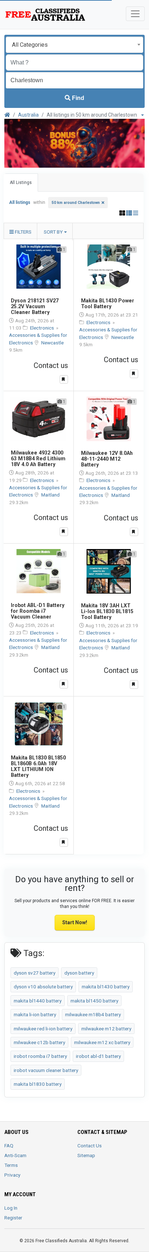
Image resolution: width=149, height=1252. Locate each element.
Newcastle (52, 343)
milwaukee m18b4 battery (93, 1014)
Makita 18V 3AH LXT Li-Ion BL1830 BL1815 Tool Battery (107, 611)
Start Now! (74, 922)
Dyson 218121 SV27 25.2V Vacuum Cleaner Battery (35, 306)
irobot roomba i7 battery (40, 1056)
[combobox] (74, 45)
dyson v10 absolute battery (43, 986)
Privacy (12, 1175)
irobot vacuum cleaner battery (46, 1070)
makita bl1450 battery (94, 1001)
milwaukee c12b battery (39, 1042)
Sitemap (86, 1155)
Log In (10, 1208)
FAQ (8, 1145)
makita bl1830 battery (37, 1084)
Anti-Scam (15, 1155)
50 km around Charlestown (76, 202)
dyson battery (79, 973)
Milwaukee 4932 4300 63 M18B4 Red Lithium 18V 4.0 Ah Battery (38, 458)
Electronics (42, 328)
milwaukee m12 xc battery (102, 1042)
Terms (11, 1165)
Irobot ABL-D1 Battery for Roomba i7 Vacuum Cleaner (37, 611)
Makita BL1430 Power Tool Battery (107, 303)
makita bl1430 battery (105, 986)
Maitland (50, 495)
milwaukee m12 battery (106, 1028)
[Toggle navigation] (135, 14)
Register (13, 1217)
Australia (28, 115)
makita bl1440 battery (37, 1001)
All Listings (21, 182)
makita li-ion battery (35, 1014)
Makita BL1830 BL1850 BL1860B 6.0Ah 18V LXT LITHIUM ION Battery (38, 766)
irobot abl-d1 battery (98, 1056)
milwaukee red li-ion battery (43, 1028)
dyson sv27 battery (34, 973)
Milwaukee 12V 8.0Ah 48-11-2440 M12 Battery (107, 459)
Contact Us (89, 1145)
